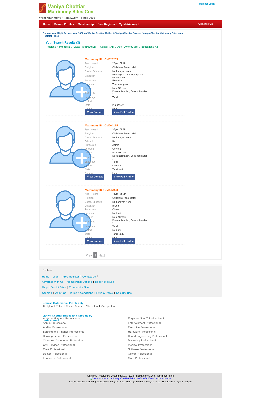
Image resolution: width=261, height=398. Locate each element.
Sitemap (47, 292)
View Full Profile (124, 112)
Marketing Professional (142, 340)
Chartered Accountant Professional (64, 340)
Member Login (207, 3)
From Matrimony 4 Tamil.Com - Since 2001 (67, 17)
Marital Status (74, 306)
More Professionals (139, 358)
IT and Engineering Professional (147, 336)
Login (56, 276)
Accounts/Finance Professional (61, 318)
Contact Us (205, 23)
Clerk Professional (54, 349)
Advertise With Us (52, 281)
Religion (48, 306)
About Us (60, 292)
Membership (86, 24)
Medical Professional (140, 344)
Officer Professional (140, 353)
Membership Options (79, 281)
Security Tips (124, 292)
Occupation (108, 306)
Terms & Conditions (81, 292)
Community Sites (79, 287)
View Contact (94, 112)
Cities (59, 306)
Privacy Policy (104, 292)
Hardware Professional (142, 331)
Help (45, 287)
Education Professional (57, 358)
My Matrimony (128, 24)
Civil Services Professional (59, 344)
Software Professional (141, 349)
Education (92, 306)
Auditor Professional (55, 327)
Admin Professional (54, 322)
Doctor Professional (55, 353)
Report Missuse (104, 281)
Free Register (106, 24)
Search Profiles (64, 24)
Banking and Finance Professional (63, 331)
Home (46, 24)
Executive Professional (141, 327)
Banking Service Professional (60, 336)
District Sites (58, 287)
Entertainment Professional (144, 322)
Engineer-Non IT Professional (146, 318)
